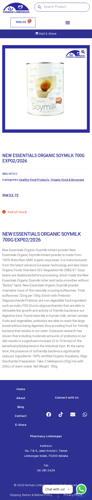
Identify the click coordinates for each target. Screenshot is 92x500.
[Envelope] (73, 414)
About (20, 398)
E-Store (20, 425)
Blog (20, 407)
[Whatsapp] (85, 414)
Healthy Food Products (34, 180)
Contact (21, 416)
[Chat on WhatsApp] (81, 489)
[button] (67, 22)
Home (21, 389)
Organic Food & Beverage (67, 180)
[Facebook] (49, 414)
